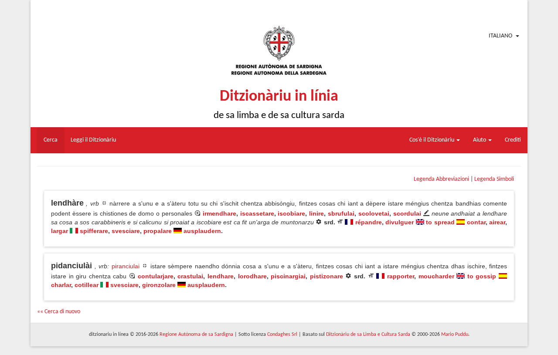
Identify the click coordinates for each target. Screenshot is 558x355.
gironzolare (159, 284)
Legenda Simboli (494, 179)
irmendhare (219, 213)
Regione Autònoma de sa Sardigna (196, 334)
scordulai (407, 213)
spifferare (94, 230)
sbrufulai (341, 213)
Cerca (51, 140)
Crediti (513, 140)
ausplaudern (202, 230)
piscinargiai (288, 276)
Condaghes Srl (282, 334)
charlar (61, 284)
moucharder (436, 276)
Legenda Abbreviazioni (441, 179)
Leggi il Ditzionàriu (93, 140)
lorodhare (252, 276)
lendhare (221, 276)
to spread (440, 222)
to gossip (482, 276)
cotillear (87, 284)
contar (476, 222)
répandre (368, 222)
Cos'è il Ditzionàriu (432, 140)
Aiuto (480, 140)
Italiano (500, 36)
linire (316, 213)
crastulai (190, 276)
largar (59, 230)
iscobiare (291, 213)
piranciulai (126, 266)
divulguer (399, 222)
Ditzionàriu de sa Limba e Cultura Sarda (368, 334)
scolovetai (373, 213)
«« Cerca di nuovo (58, 311)
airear (497, 222)
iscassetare (257, 213)
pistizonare (326, 276)
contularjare (156, 276)
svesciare (126, 230)
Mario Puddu (454, 334)
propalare (157, 230)
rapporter (400, 276)
